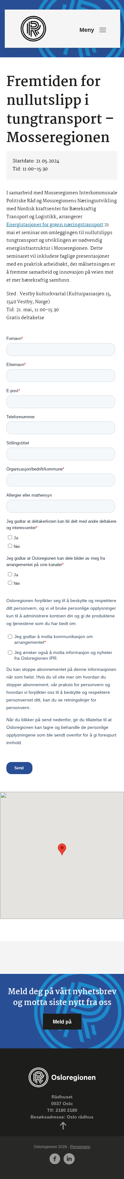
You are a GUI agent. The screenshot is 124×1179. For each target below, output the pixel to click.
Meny (86, 30)
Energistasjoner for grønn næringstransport (54, 225)
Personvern (80, 1147)
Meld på (62, 1021)
